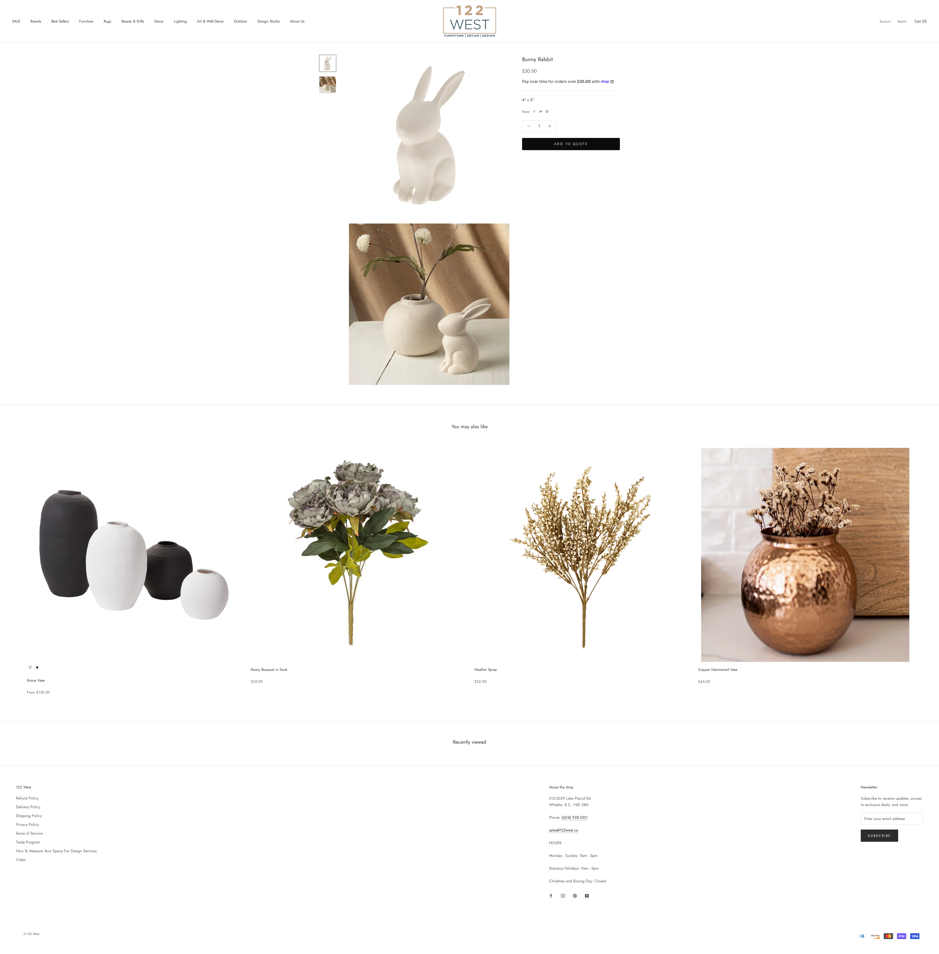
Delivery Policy (28, 807)
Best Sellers (60, 21)
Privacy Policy (27, 824)
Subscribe (879, 835)
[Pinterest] (547, 111)
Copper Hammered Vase (718, 669)
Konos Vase (36, 680)
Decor (159, 21)
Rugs (107, 21)
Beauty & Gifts (133, 21)
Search (901, 21)
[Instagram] (563, 895)
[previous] (15, 568)
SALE (16, 21)
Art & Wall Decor (210, 21)
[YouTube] (587, 895)
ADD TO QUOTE (571, 143)
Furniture (86, 21)
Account (885, 21)
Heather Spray (485, 669)
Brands (36, 21)
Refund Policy (27, 798)
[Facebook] (534, 111)
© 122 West (31, 934)
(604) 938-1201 (575, 817)
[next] (923, 568)
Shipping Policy (29, 816)
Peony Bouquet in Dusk (269, 669)
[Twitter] (540, 111)
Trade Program (28, 842)
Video (21, 860)
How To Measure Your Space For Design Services (56, 851)
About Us (297, 21)
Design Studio (268, 21)
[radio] (30, 667)
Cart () (921, 21)
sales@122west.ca (563, 830)
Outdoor (240, 21)
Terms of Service (29, 833)
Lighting (180, 21)
